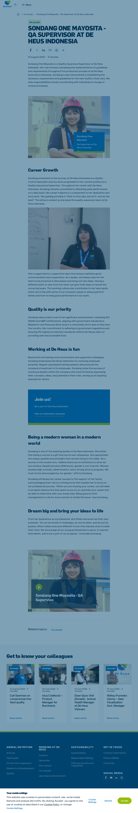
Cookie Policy (51, 804)
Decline (108, 800)
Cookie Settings (15, 808)
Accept (124, 800)
